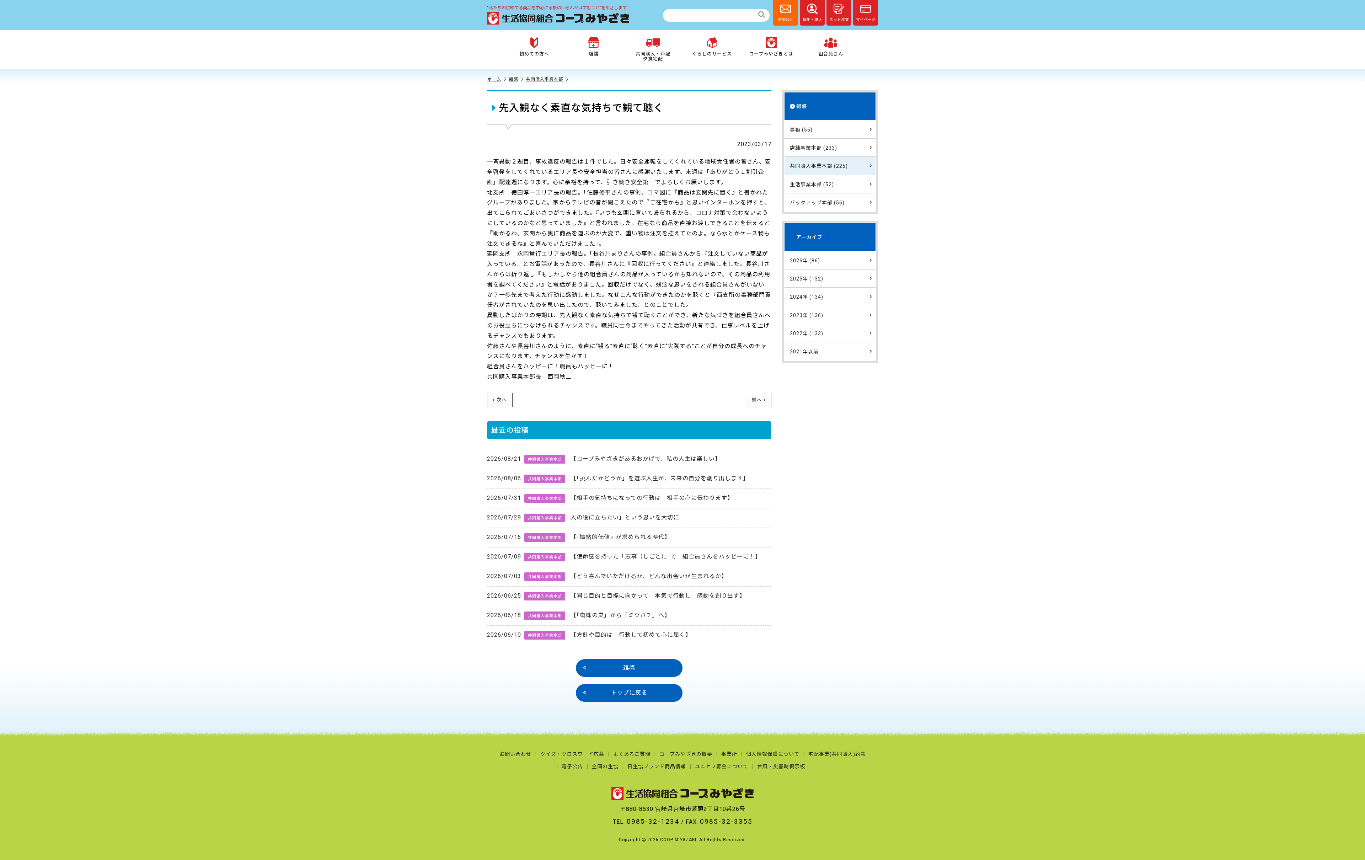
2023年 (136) (806, 315)
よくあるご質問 (632, 754)
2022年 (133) (806, 333)
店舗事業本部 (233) (813, 148)
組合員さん (830, 54)
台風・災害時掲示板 (781, 766)
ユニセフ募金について (721, 766)
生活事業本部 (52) (812, 184)
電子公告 (572, 766)
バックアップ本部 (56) (817, 202)
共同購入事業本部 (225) (819, 166)
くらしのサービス (712, 54)
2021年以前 (804, 351)
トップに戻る (629, 692)
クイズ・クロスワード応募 (572, 754)
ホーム (494, 79)
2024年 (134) (806, 297)
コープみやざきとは (771, 54)
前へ (756, 400)
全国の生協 (605, 766)
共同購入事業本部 (544, 79)
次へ (501, 400)
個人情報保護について (772, 754)
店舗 (594, 54)
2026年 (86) (805, 260)
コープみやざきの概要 (685, 754)
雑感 (513, 79)
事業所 (729, 754)
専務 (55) (801, 130)
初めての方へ (534, 54)
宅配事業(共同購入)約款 (837, 754)
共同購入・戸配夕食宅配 (653, 56)
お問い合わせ (515, 754)
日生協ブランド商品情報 (656, 766)
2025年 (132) (806, 279)
